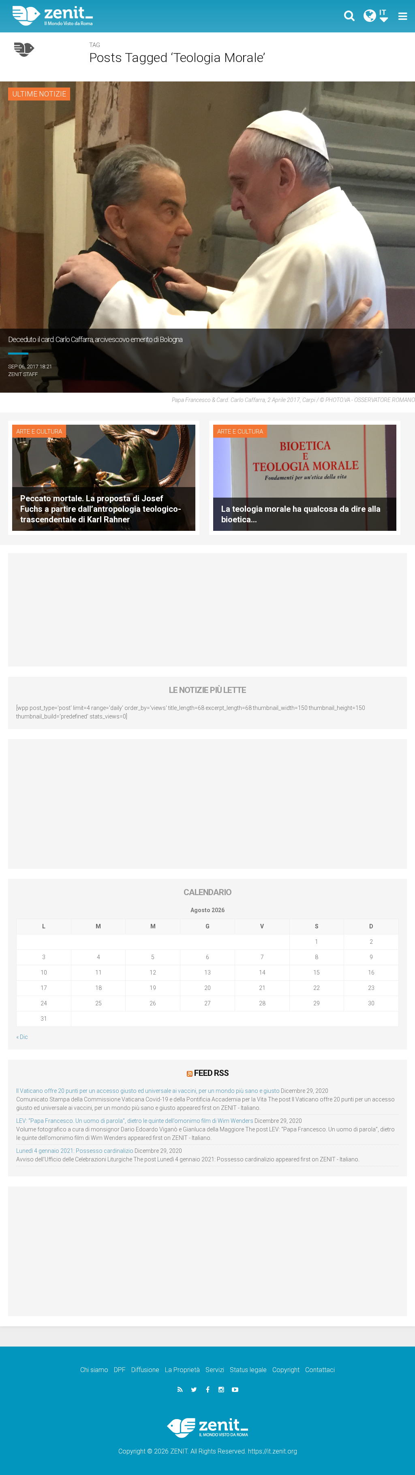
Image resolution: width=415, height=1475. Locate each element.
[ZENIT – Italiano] (116, 16)
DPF (120, 1370)
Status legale (248, 1370)
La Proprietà (182, 1370)
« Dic (22, 1037)
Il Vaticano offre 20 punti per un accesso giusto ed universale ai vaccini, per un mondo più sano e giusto (148, 1091)
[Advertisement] (207, 610)
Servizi (214, 1370)
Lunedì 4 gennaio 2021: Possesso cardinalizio (74, 1151)
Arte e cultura (39, 431)
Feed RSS (211, 1073)
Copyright (285, 1370)
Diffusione (145, 1370)
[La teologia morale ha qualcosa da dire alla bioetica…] (304, 476)
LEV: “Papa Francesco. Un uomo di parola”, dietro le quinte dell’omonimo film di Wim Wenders (134, 1121)
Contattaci (320, 1370)
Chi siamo (94, 1370)
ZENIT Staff (23, 374)
